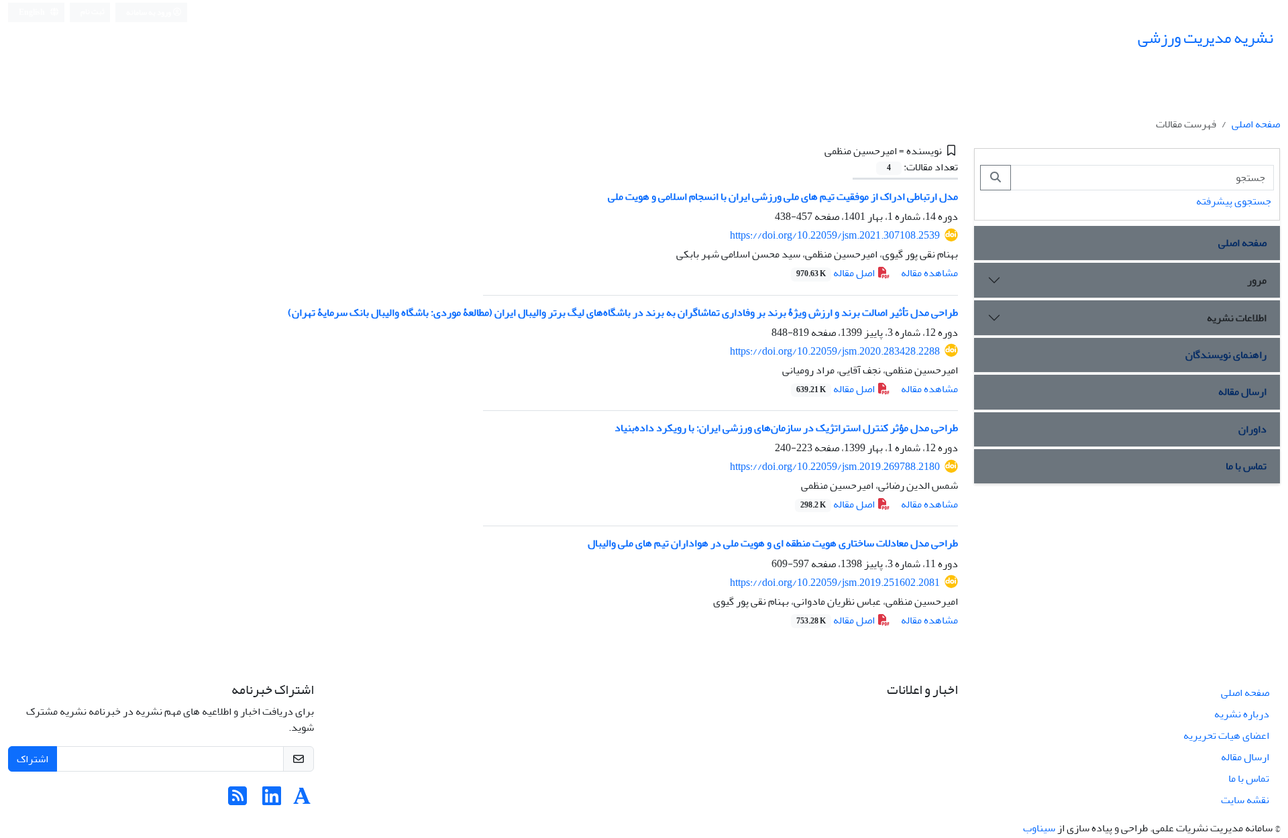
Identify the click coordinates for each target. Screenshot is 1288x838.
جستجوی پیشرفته (1233, 201)
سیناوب (1039, 828)
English (32, 12)
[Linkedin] (272, 800)
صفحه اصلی (1256, 124)
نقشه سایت (1245, 800)
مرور (1257, 280)
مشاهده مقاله (929, 273)
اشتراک (32, 759)
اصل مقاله (836, 273)
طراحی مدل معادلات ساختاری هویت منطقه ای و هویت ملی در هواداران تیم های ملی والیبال (773, 543)
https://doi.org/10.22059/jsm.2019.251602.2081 (835, 583)
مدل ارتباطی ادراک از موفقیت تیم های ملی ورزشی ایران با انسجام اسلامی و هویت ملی (783, 196)
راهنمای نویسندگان (1226, 355)
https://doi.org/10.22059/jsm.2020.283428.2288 (835, 351)
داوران (1252, 429)
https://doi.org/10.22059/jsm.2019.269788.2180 (835, 467)
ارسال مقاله (1242, 391)
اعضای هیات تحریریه (1226, 735)
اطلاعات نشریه (1237, 318)
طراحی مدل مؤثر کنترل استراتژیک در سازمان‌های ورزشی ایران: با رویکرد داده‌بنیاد (786, 428)
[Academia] (302, 800)
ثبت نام (92, 11)
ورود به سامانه (149, 12)
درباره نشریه (1241, 714)
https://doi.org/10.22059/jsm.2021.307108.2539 (835, 235)
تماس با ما (1246, 466)
